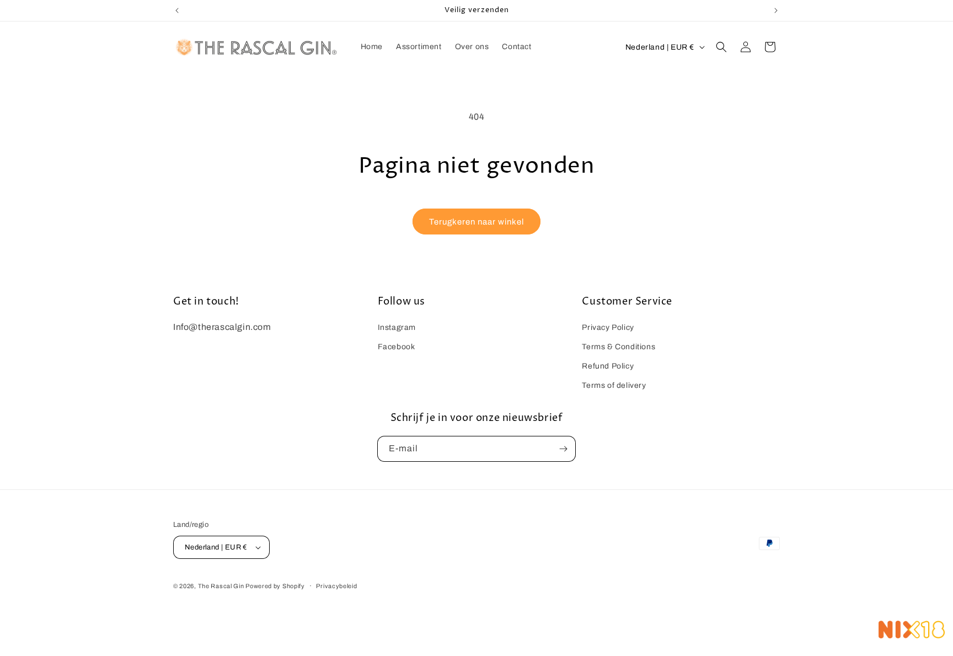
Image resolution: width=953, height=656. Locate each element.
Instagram (397, 327)
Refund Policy (608, 366)
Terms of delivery (614, 385)
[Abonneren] (563, 449)
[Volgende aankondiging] (776, 10)
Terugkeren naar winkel (476, 221)
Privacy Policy (608, 327)
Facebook (396, 347)
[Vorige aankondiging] (177, 10)
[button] (721, 47)
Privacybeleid (336, 586)
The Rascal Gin (222, 586)
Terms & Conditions (618, 347)
